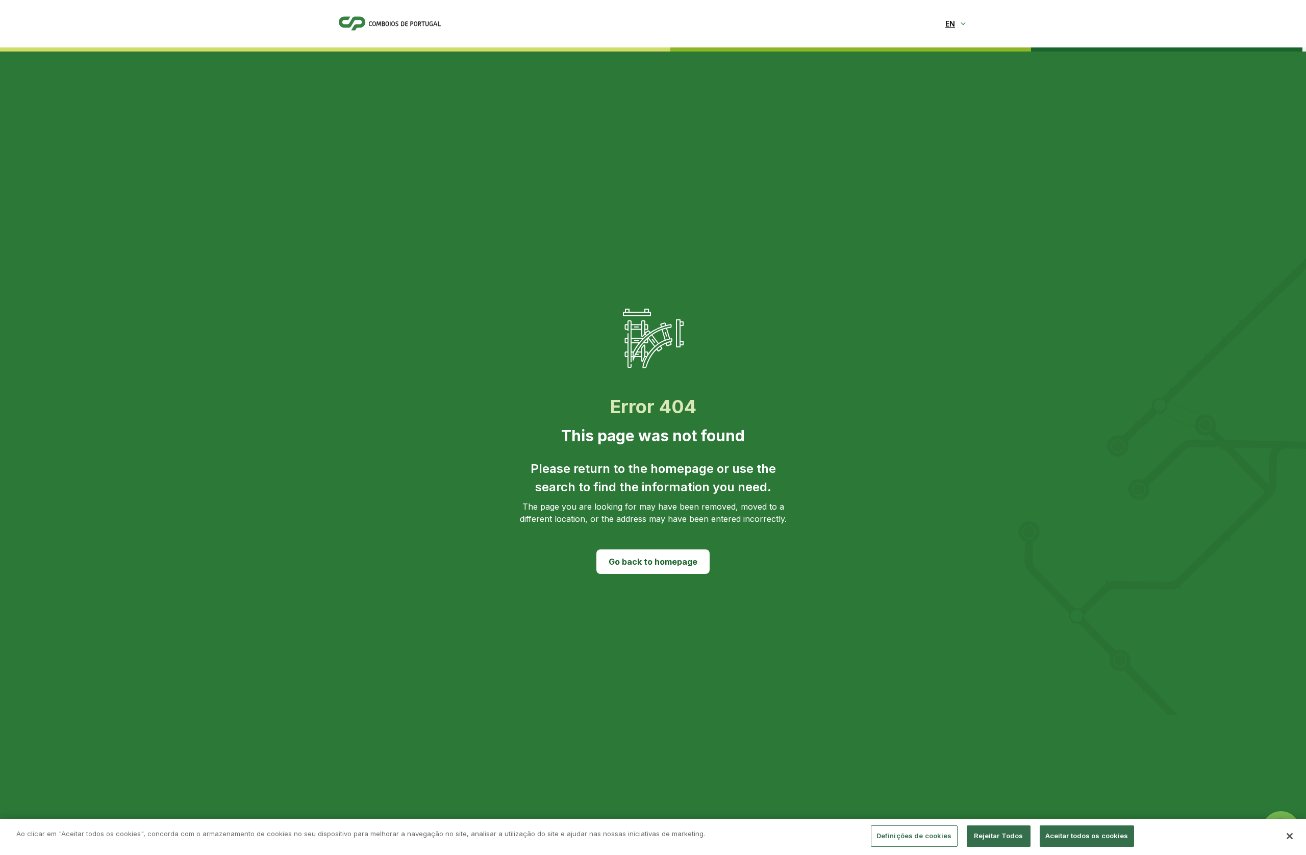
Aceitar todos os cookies (1086, 836)
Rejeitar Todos (998, 836)
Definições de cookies (914, 836)
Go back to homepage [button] (653, 562)
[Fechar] (1289, 836)
